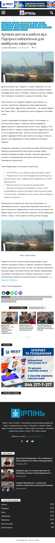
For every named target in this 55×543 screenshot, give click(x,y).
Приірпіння (47, 27)
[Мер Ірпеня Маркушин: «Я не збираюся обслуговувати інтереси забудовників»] (9, 318)
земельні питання (22, 25)
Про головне (6, 30)
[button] (51, 13)
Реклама (16, 30)
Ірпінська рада (26, 23)
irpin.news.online (10, 48)
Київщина (42, 25)
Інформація (6, 23)
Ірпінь (35, 23)
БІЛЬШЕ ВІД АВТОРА (36, 308)
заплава (31, 297)
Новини (16, 23)
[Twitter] (27, 442)
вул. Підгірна (22, 297)
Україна (24, 30)
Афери (42, 23)
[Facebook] (22, 442)
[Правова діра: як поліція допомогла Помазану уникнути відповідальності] (27, 318)
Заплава (33, 25)
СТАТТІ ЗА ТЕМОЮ (18, 308)
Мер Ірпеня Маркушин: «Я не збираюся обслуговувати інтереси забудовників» (7, 329)
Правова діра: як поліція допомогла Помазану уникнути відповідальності (26, 327)
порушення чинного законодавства (28, 27)
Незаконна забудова (43, 297)
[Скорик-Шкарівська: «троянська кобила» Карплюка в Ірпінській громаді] (45, 318)
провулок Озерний (8, 301)
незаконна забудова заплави (12, 299)
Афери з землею (7, 25)
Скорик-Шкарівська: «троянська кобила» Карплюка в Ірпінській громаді (45, 327)
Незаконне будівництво (33, 299)
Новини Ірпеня (7, 27)
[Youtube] (32, 442)
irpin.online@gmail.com (34, 436)
